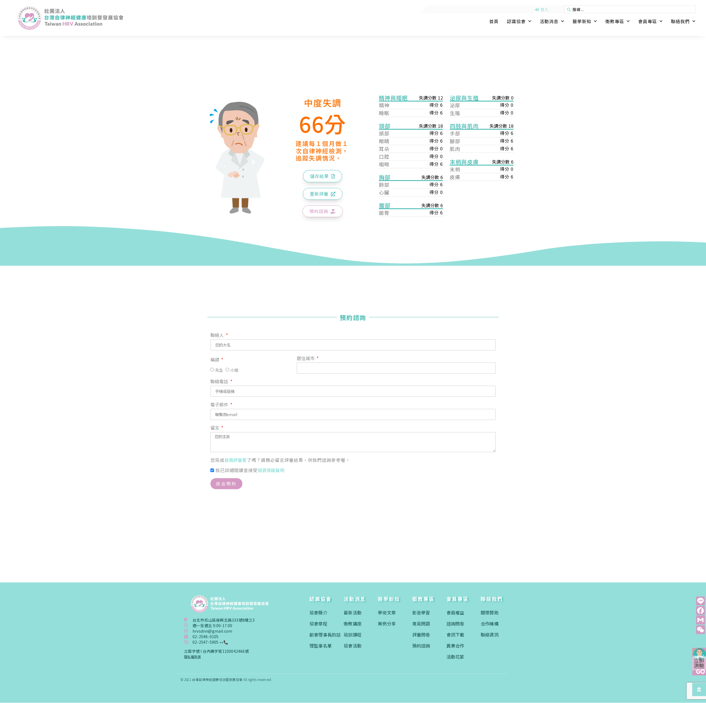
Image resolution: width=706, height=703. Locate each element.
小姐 (234, 370)
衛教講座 (353, 623)
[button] (322, 176)
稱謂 (215, 360)
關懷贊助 (490, 612)
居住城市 (306, 358)
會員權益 (455, 612)
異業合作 (455, 645)
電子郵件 (219, 405)
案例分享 (387, 623)
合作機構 (490, 623)
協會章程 (318, 623)
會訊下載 (455, 634)
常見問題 (421, 623)
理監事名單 (320, 645)
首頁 (494, 21)
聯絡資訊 (490, 634)
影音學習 (421, 612)
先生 (219, 370)
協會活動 (353, 645)
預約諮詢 (421, 645)
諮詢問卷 (455, 623)
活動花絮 (455, 656)
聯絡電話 (219, 382)
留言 (215, 428)
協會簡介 (318, 612)
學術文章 (387, 612)
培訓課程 (353, 634)
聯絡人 (217, 335)
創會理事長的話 (325, 634)
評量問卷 (421, 634)
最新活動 (353, 612)
